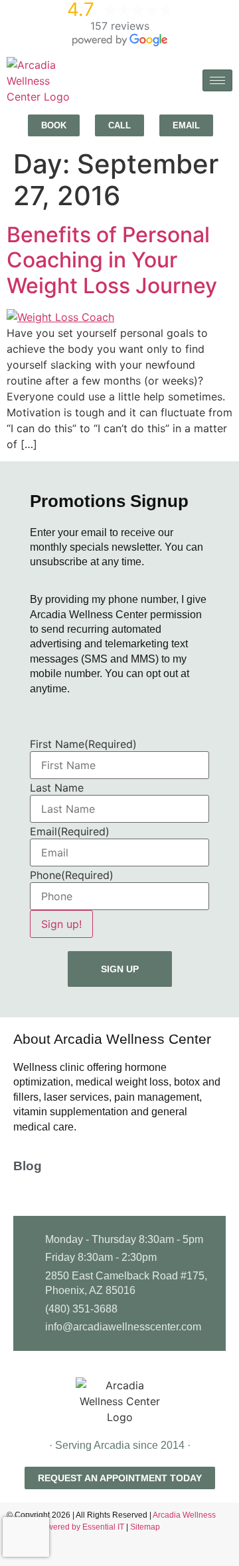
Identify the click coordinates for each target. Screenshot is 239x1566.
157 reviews (119, 25)
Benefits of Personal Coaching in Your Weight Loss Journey (112, 260)
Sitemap (145, 1527)
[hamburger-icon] (217, 80)
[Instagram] (225, 1552)
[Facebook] (202, 1552)
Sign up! (61, 924)
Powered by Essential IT (80, 1527)
